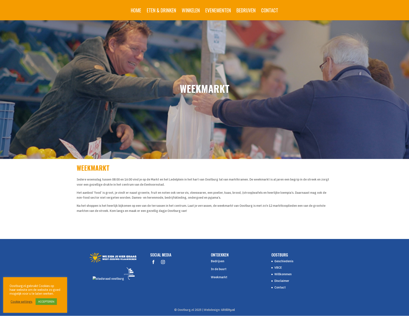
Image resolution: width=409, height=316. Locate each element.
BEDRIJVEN (246, 11)
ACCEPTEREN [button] (46, 301)
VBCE (278, 267)
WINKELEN (191, 11)
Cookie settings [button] (21, 302)
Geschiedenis (283, 261)
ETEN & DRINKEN (161, 11)
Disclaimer (281, 281)
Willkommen (283, 274)
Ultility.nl (228, 310)
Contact (280, 287)
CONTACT (269, 11)
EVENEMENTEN (218, 11)
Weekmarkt (219, 277)
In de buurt (218, 269)
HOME (136, 11)
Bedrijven (217, 261)
